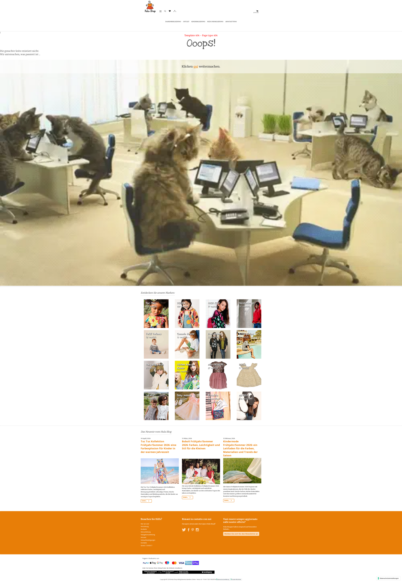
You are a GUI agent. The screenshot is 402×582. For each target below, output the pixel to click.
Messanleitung (146, 532)
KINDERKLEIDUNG (198, 22)
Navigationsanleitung (148, 535)
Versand (143, 537)
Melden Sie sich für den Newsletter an (241, 534)
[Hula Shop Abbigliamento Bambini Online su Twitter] (184, 530)
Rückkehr (144, 529)
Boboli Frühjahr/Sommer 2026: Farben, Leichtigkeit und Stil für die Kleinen (201, 445)
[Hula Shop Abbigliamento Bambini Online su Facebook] (188, 530)
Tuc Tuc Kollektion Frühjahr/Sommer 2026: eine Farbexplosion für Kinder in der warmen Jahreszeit (158, 447)
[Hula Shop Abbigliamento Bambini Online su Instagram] (197, 530)
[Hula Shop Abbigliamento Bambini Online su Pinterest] (192, 530)
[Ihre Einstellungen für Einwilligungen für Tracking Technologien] (388, 578)
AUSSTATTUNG (231, 22)
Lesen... (144, 501)
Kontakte (144, 543)
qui (195, 66)
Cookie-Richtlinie (236, 579)
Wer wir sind (145, 524)
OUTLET (186, 22)
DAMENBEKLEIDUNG (173, 22)
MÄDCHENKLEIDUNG (215, 22)
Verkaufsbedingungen (148, 540)
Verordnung (145, 526)
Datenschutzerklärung (223, 579)
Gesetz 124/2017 (146, 546)
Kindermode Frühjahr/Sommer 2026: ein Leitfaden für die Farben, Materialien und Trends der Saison (240, 448)
